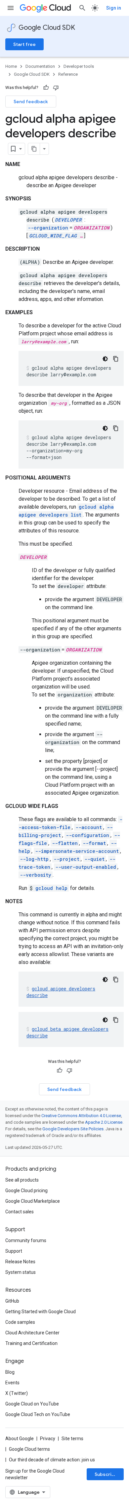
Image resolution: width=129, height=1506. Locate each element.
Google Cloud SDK (47, 27)
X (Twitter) (16, 1393)
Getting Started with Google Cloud (40, 1311)
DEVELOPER (68, 220)
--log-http (34, 859)
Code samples (20, 1322)
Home (11, 66)
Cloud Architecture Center (32, 1332)
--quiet (94, 859)
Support (13, 1251)
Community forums (25, 1240)
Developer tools (79, 66)
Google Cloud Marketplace (32, 1201)
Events (12, 1382)
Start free (24, 44)
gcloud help (51, 888)
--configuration (87, 835)
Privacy (47, 1438)
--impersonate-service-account (77, 851)
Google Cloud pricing (26, 1190)
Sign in (113, 8)
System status (20, 1272)
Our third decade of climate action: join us (52, 1459)
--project (66, 859)
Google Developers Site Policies (73, 1128)
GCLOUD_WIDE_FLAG (53, 235)
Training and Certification (31, 1343)
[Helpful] (46, 88)
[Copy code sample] (115, 359)
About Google (19, 1438)
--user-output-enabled (85, 867)
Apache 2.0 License (103, 1122)
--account (88, 827)
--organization (48, 228)
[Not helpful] (56, 88)
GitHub (12, 1301)
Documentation (40, 66)
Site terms (72, 1438)
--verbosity (35, 875)
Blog (10, 1372)
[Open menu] (10, 8)
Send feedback (31, 102)
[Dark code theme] (105, 359)
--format (94, 843)
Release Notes (20, 1261)
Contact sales (19, 1211)
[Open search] (82, 8)
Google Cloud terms (29, 1449)
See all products (22, 1180)
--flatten (65, 843)
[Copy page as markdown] (34, 148)
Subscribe (106, 1474)
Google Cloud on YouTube (32, 1403)
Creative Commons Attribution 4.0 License (81, 1115)
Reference (68, 74)
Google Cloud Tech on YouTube (37, 1414)
